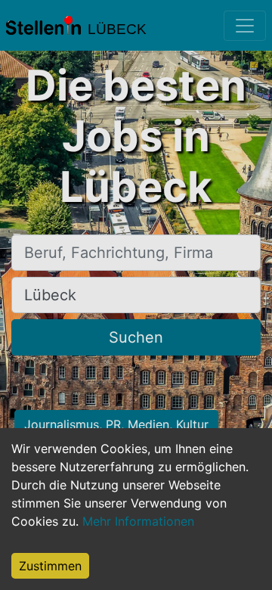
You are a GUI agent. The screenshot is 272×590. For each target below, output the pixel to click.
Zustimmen (50, 565)
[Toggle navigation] (245, 26)
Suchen (136, 337)
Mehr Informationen (138, 521)
